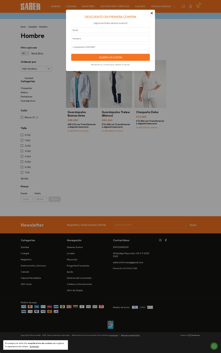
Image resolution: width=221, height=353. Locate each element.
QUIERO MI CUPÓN (110, 57)
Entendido (34, 346)
